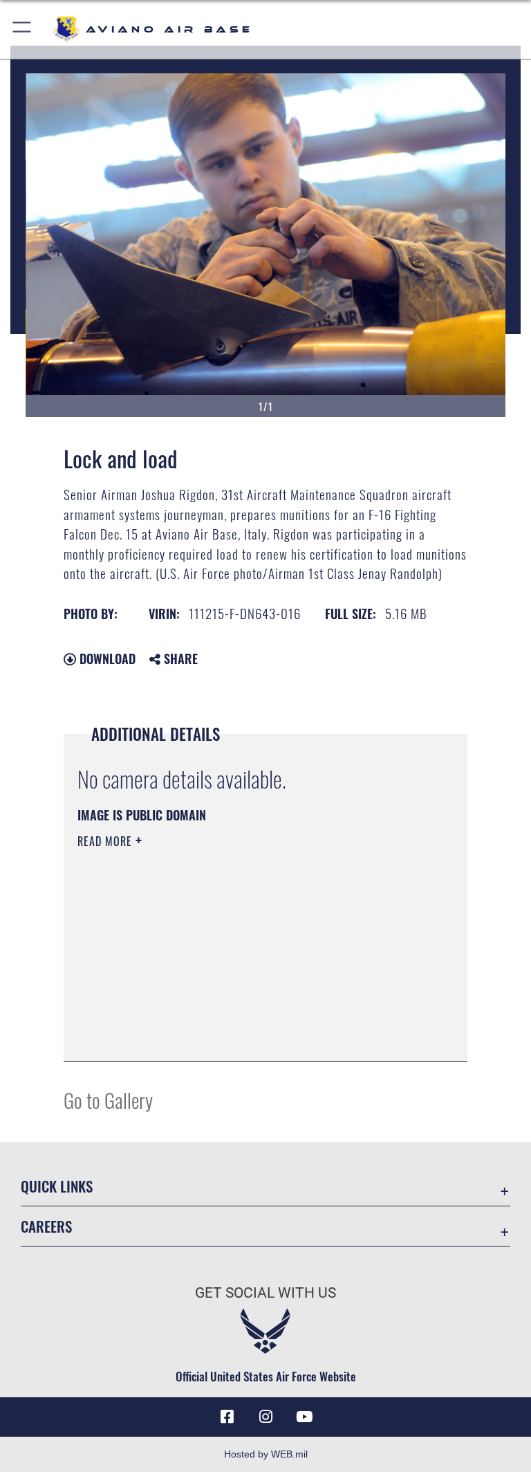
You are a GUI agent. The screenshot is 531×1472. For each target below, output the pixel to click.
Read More (106, 841)
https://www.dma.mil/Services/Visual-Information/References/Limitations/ (239, 948)
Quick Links (57, 1186)
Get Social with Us (265, 1293)
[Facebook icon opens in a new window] (226, 1416)
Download (106, 659)
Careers (46, 1226)
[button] (22, 29)
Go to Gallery (108, 1099)
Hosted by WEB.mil (266, 1454)
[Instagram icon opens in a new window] (265, 1416)
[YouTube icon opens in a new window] (304, 1416)
